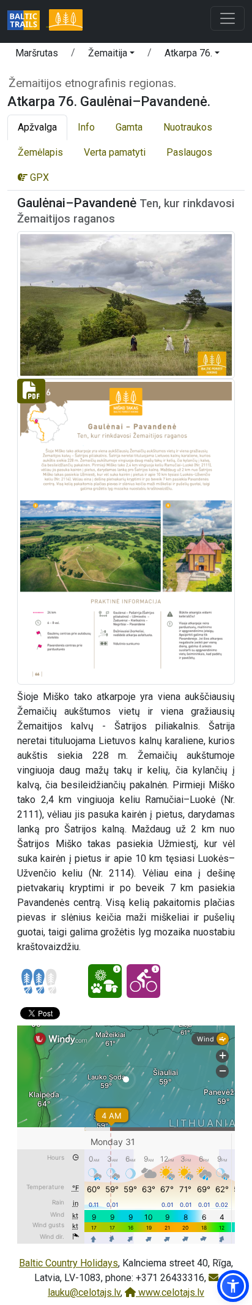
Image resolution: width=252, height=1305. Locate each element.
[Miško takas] (65, 21)
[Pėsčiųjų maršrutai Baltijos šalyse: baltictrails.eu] (28, 21)
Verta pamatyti (115, 152)
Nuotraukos (187, 127)
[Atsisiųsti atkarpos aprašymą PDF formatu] (126, 531)
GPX (38, 177)
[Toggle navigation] (227, 18)
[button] (111, 55)
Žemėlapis (40, 152)
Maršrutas (36, 53)
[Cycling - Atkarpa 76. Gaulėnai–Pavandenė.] (143, 981)
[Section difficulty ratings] (39, 981)
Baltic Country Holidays (68, 1263)
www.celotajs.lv (170, 1292)
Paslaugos (189, 152)
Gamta (129, 127)
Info (86, 127)
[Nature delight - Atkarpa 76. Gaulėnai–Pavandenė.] (105, 981)
